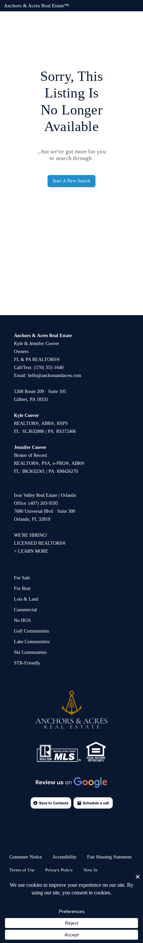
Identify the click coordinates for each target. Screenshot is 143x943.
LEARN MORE (33, 551)
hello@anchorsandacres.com (54, 375)
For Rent (22, 588)
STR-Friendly (27, 662)
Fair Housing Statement (109, 856)
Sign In (90, 870)
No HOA (22, 620)
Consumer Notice (25, 856)
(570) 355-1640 (49, 367)
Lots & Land (26, 599)
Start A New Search (72, 180)
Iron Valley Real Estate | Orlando (45, 495)
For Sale (22, 577)
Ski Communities (30, 652)
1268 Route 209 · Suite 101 (40, 391)
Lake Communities (32, 641)
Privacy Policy (59, 870)
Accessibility (64, 856)
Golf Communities (31, 631)
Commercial (25, 609)
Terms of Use (22, 870)
